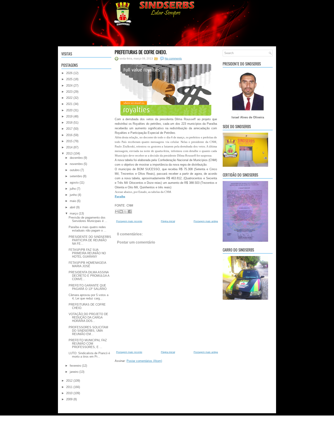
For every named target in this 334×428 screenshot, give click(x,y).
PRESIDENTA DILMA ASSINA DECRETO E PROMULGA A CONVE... (89, 276)
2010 (69, 393)
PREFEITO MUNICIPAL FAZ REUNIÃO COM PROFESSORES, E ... (88, 343)
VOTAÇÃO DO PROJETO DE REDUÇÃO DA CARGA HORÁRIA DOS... (88, 317)
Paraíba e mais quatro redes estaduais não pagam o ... (87, 228)
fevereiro (75, 365)
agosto (74, 182)
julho (73, 188)
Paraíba (120, 196)
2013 (69, 153)
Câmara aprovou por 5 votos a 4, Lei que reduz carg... (88, 296)
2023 (69, 91)
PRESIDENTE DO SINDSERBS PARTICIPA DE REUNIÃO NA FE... (90, 240)
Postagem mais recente (129, 221)
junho (73, 195)
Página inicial (168, 221)
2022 (69, 98)
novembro (76, 164)
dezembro (76, 157)
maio (73, 201)
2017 (69, 128)
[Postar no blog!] (121, 211)
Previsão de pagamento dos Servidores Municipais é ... (88, 219)
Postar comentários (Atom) (144, 361)
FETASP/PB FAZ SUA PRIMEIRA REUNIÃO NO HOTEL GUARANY (87, 253)
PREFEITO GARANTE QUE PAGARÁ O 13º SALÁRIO (88, 287)
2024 (69, 85)
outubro (75, 170)
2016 (69, 135)
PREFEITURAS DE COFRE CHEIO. (141, 52)
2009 (69, 399)
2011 (69, 387)
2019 (69, 116)
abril (72, 207)
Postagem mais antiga (206, 221)
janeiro (74, 371)
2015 (69, 141)
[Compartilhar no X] (125, 211)
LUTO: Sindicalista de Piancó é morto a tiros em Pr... (89, 354)
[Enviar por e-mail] (117, 211)
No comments (173, 58)
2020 (69, 110)
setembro (76, 176)
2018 (69, 122)
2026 (69, 73)
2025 (69, 79)
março (74, 213)
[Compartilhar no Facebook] (129, 211)
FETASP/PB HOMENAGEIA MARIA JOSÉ (87, 264)
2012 (69, 380)
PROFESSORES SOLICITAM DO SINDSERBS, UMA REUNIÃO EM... (88, 331)
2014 (69, 147)
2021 (69, 104)
